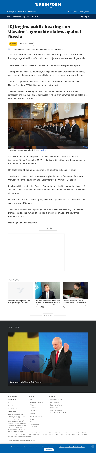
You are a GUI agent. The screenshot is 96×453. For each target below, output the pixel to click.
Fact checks (33, 410)
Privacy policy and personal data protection (58, 411)
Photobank (32, 12)
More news (48, 315)
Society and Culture (36, 416)
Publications (13, 396)
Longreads (12, 408)
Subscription (11, 12)
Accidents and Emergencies (34, 425)
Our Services (54, 408)
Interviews (12, 399)
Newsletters (22, 12)
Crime (32, 422)
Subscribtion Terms (56, 405)
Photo (10, 402)
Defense (32, 413)
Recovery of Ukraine (36, 402)
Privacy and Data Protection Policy (72, 447)
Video (10, 405)
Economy (17, 16)
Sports (26, 16)
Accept (49, 450)
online (43, 150)
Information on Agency (57, 399)
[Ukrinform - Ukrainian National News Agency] (48, 4)
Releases (12, 411)
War (9, 16)
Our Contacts (54, 402)
